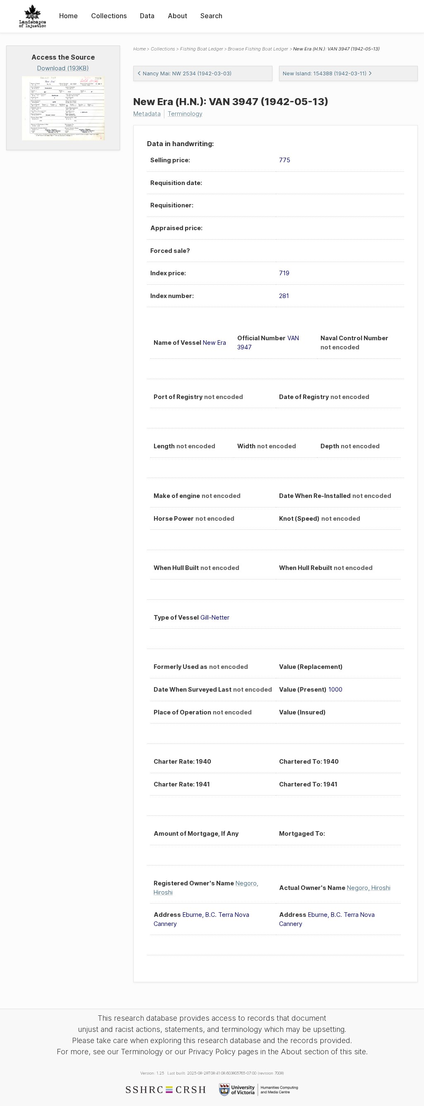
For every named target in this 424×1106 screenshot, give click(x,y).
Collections (109, 16)
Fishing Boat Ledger (201, 49)
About (177, 16)
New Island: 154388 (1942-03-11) (324, 73)
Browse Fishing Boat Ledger (258, 49)
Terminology (185, 113)
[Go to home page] (32, 16)
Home (68, 16)
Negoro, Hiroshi (368, 887)
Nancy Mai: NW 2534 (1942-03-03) (187, 73)
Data (147, 16)
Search (211, 16)
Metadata (147, 113)
